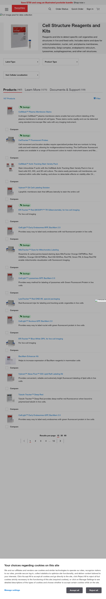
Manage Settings (12, 590)
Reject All (93, 590)
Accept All (74, 590)
